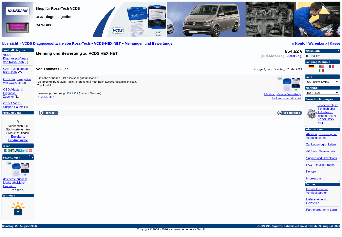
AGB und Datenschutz (320, 151)
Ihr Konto (297, 43)
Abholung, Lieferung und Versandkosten (321, 135)
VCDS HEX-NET (51, 96)
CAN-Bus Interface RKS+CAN (15, 70)
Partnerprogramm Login (321, 209)
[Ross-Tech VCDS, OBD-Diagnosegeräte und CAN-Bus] (17, 36)
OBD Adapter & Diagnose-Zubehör (13, 93)
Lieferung (293, 56)
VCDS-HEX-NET (107, 43)
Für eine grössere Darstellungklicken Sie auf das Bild (282, 96)
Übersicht (10, 43)
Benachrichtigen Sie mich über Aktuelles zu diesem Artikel (327, 114)
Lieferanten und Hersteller (316, 201)
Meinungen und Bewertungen (150, 43)
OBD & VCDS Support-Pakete (13, 105)
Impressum (313, 178)
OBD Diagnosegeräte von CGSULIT (17, 80)
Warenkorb (317, 43)
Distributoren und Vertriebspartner (317, 190)
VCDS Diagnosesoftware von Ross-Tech (56, 43)
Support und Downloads (321, 158)
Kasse (335, 43)
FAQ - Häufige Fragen (320, 164)
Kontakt (311, 171)
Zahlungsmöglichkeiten (321, 144)
